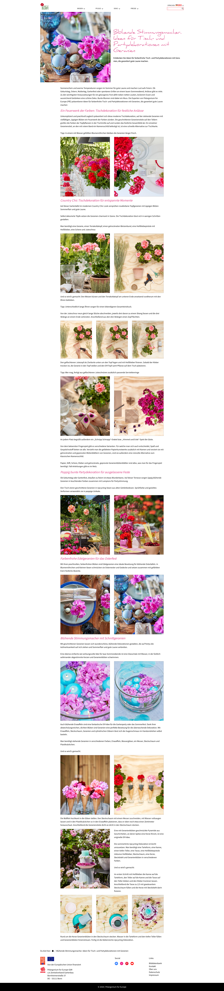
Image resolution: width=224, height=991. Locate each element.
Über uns (153, 969)
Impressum (154, 975)
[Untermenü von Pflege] (102, 8)
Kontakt (152, 966)
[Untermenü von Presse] (138, 8)
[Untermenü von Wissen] (84, 8)
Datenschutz (154, 972)
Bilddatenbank (155, 963)
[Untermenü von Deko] (119, 8)
